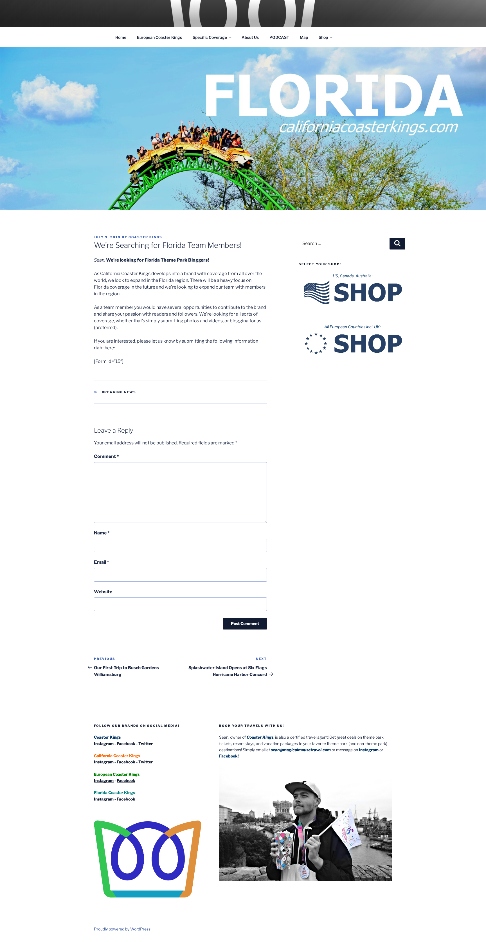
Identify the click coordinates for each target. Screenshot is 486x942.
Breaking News (119, 392)
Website (103, 591)
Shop (323, 37)
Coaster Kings (145, 237)
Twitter (145, 743)
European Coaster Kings (159, 37)
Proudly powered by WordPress (122, 929)
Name (102, 533)
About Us (250, 37)
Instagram (104, 743)
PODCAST (279, 37)
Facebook (126, 743)
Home (120, 37)
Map (304, 37)
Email (101, 562)
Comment (106, 456)
